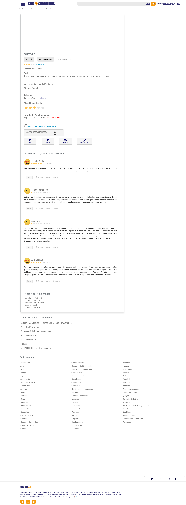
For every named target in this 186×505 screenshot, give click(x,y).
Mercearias (127, 369)
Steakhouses (128, 412)
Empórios (75, 399)
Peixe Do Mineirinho (29, 327)
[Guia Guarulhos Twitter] (28, 502)
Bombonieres (25, 405)
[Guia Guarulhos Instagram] (34, 502)
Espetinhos (75, 405)
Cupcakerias (76, 386)
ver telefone (41, 98)
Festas (74, 415)
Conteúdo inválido (43, 177)
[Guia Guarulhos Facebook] (23, 502)
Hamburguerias (77, 422)
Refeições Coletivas (130, 399)
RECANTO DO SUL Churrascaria (35, 348)
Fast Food (75, 409)
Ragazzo (24, 344)
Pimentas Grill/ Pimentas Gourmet (35, 331)
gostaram (57, 177)
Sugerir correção (84, 142)
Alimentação (25, 363)
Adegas (23, 372)
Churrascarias (77, 372)
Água (22, 376)
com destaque (168, 4)
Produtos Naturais (130, 392)
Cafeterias (24, 412)
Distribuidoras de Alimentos (82, 389)
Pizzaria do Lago (28, 335)
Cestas (23, 429)
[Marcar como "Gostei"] (27, 59)
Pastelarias (127, 379)
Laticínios (75, 429)
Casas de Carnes (27, 425)
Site (30, 142)
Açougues (24, 369)
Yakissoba (127, 422)
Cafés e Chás (25, 409)
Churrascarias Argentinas (81, 376)
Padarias (126, 372)
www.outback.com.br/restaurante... (42, 126)
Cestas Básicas (77, 363)
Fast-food (75, 412)
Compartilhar (46, 59)
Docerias (75, 392)
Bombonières (25, 402)
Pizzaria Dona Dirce (29, 340)
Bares (22, 392)
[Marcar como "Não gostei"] (32, 59)
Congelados (76, 382)
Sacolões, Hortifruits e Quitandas (136, 405)
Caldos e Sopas (26, 415)
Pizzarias (126, 386)
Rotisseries (127, 402)
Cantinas (24, 419)
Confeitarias (76, 379)
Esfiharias (75, 402)
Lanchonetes (76, 425)
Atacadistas (25, 386)
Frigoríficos (75, 419)
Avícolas (23, 389)
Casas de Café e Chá (29, 422)
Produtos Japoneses (131, 389)
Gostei (28, 177)
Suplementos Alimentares (133, 419)
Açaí (22, 366)
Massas (126, 366)
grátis (178, 4)
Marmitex (126, 363)
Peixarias (126, 382)
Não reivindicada (65, 59)
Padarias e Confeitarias (132, 376)
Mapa (48, 142)
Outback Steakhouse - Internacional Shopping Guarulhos (46, 323)
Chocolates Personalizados (82, 369)
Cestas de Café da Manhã (81, 366)
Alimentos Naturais (28, 382)
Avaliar (65, 142)
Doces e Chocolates (79, 396)
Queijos (126, 396)
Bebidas (23, 396)
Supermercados (129, 415)
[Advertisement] (72, 33)
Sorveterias (127, 409)
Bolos (22, 399)
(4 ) (40, 64)
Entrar (148, 4)
